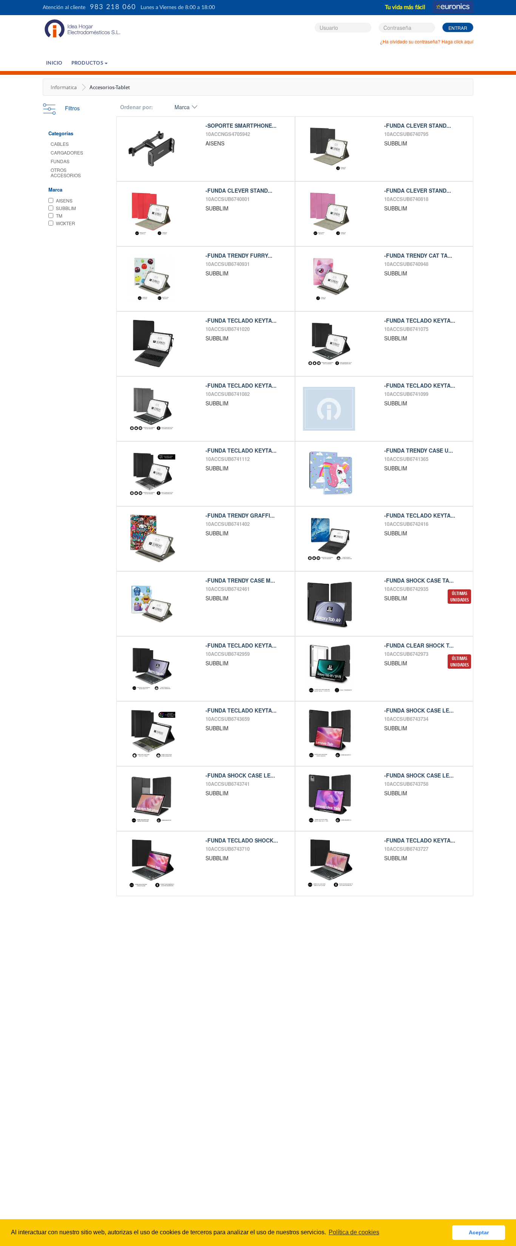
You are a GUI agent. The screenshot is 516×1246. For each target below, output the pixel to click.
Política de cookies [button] (354, 1232)
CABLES (60, 144)
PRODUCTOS (88, 63)
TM (59, 215)
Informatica (64, 87)
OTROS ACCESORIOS (66, 172)
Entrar (457, 28)
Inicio (54, 63)
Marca (182, 107)
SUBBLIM (66, 208)
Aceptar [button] (479, 1232)
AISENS (64, 200)
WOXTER (65, 223)
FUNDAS (60, 161)
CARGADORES (67, 152)
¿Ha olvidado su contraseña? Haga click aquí (426, 41)
